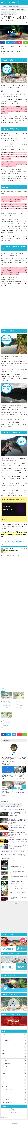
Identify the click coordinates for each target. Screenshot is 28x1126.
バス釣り (18, 9)
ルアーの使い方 (14, 1040)
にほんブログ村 (4, 1117)
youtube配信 (14, 1060)
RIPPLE (14, 1053)
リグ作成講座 (14, 1099)
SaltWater (14, 1043)
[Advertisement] (14, 306)
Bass (14, 1037)
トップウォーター (5, 804)
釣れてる (20, 806)
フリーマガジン (14, 1076)
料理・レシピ (14, 1083)
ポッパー (15, 14)
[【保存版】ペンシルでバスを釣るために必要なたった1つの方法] (18, 695)
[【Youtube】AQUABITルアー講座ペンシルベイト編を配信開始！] (6, 715)
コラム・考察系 (14, 1066)
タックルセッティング (14, 1089)
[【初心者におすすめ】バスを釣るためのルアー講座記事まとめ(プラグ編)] (6, 695)
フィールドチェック (14, 1092)
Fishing (14, 1034)
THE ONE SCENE (14, 1063)
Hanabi (14, 755)
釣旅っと (14, 1050)
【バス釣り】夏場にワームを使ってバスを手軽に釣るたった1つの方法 (13, 851)
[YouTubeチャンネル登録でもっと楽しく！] (14, 1021)
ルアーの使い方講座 (4, 9)
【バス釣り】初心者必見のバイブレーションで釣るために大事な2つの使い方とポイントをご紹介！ (14, 855)
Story (14, 1056)
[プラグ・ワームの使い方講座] (14, 1004)
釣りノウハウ (11, 9)
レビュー (14, 1079)
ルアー (23, 9)
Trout (14, 1047)
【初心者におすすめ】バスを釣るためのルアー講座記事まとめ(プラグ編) (6, 704)
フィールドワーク (14, 1069)
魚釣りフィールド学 (14, 1073)
